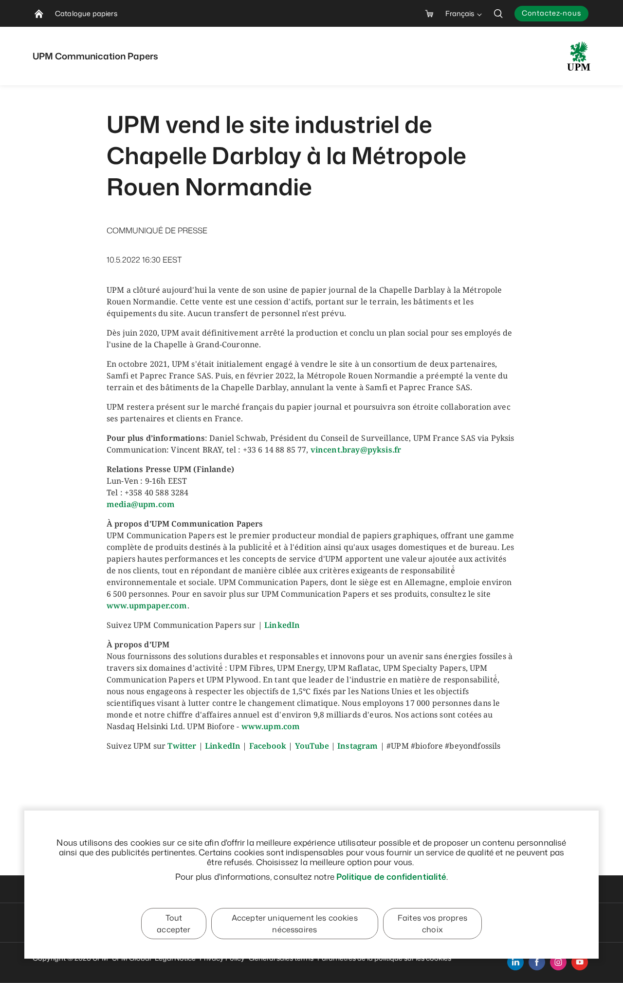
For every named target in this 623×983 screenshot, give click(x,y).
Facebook (267, 745)
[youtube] (579, 962)
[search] (498, 13)
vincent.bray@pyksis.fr (356, 449)
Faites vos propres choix (432, 923)
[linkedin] (515, 962)
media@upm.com (141, 504)
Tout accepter (173, 923)
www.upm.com (270, 726)
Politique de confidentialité (391, 876)
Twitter (181, 745)
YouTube (312, 745)
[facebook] (537, 962)
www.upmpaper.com (147, 605)
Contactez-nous (551, 13)
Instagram (357, 745)
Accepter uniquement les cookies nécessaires (295, 923)
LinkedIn (282, 625)
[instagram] (558, 962)
